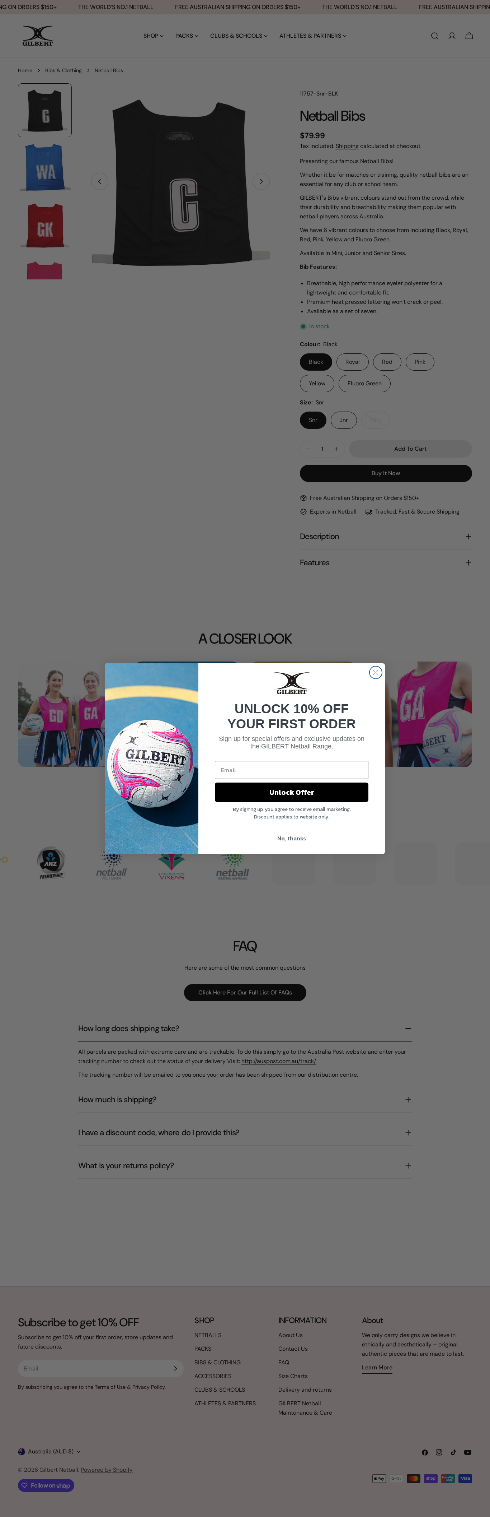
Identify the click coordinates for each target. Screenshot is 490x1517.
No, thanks (291, 838)
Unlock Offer (291, 792)
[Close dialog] (375, 672)
